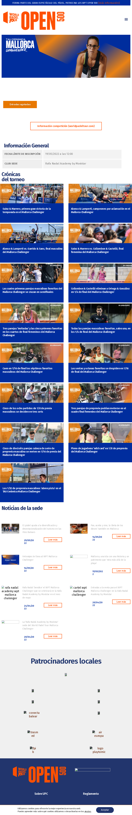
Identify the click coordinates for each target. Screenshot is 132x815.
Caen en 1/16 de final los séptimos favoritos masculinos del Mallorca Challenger (27, 370)
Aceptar (105, 810)
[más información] (109, 2)
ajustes (88, 811)
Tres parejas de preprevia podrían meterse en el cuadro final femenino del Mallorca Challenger (98, 410)
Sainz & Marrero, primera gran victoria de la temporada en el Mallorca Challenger (27, 210)
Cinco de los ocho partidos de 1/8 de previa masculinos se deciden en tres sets (27, 410)
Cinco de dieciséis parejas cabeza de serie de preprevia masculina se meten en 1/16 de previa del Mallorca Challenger (32, 452)
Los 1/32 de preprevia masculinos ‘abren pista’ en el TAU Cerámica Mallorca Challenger (32, 490)
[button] (126, 19)
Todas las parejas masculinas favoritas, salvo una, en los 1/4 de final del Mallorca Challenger (101, 330)
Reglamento (91, 794)
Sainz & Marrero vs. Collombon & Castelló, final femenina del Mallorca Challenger (97, 250)
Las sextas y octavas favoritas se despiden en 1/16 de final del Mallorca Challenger (100, 370)
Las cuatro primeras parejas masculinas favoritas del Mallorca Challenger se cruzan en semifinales (32, 290)
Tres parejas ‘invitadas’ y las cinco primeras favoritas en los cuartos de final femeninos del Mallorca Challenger (32, 332)
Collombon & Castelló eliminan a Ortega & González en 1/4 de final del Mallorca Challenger (100, 290)
